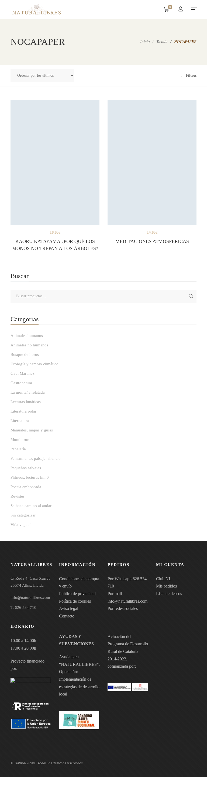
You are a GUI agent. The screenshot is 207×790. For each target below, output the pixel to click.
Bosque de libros (25, 354)
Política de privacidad (77, 593)
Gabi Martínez (22, 373)
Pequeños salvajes (26, 468)
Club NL (163, 578)
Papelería (18, 449)
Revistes (18, 496)
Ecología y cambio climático (34, 364)
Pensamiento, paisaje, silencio (36, 458)
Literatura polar (23, 411)
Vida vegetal (21, 524)
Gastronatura (21, 383)
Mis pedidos (166, 586)
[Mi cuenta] (181, 10)
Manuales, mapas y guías (32, 430)
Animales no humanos (29, 345)
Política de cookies (75, 601)
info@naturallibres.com (127, 601)
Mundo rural (21, 439)
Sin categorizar (23, 515)
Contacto (66, 616)
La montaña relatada (28, 392)
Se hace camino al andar (31, 506)
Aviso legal (68, 608)
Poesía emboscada (26, 487)
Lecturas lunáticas (26, 402)
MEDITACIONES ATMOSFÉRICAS (152, 241)
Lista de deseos (169, 593)
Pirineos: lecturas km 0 (30, 477)
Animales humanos (27, 335)
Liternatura (20, 420)
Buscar (191, 296)
